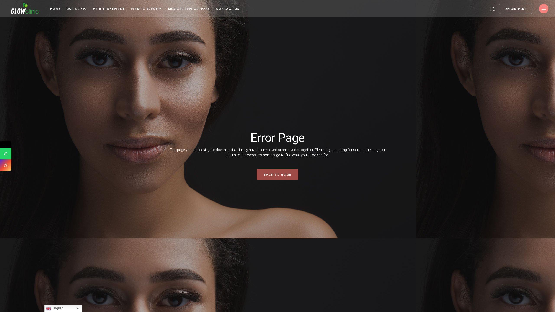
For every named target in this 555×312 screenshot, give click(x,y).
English (57, 308)
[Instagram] (5, 165)
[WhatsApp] (5, 153)
